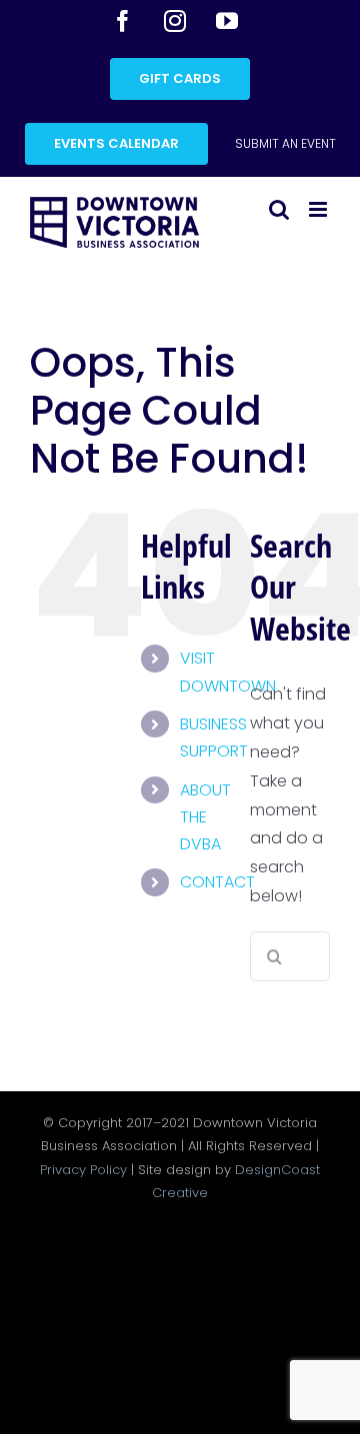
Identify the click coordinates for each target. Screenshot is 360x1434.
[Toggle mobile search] (279, 209)
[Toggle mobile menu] (319, 209)
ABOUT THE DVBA (205, 816)
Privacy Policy (83, 1169)
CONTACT (217, 881)
